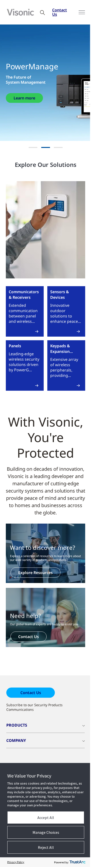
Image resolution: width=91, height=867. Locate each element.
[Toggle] (81, 12)
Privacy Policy (15, 862)
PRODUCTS (16, 725)
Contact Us (59, 12)
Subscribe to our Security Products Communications (34, 707)
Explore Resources (35, 572)
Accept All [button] (45, 817)
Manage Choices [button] (46, 832)
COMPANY (16, 740)
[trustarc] (77, 862)
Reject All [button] (46, 847)
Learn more (24, 98)
